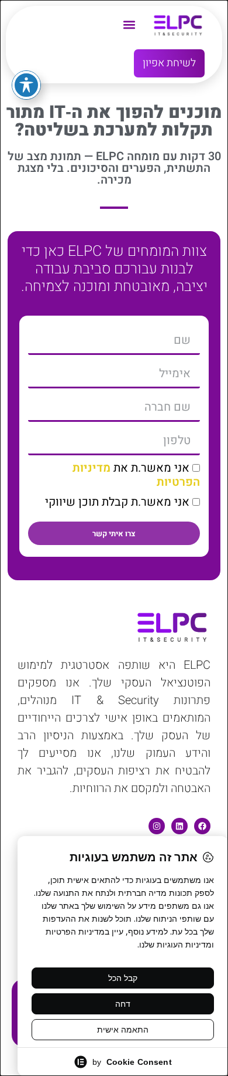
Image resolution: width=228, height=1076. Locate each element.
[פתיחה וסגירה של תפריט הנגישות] (26, 85)
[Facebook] (202, 826)
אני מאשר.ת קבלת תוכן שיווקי (117, 501)
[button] (129, 24)
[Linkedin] (179, 826)
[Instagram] (156, 826)
